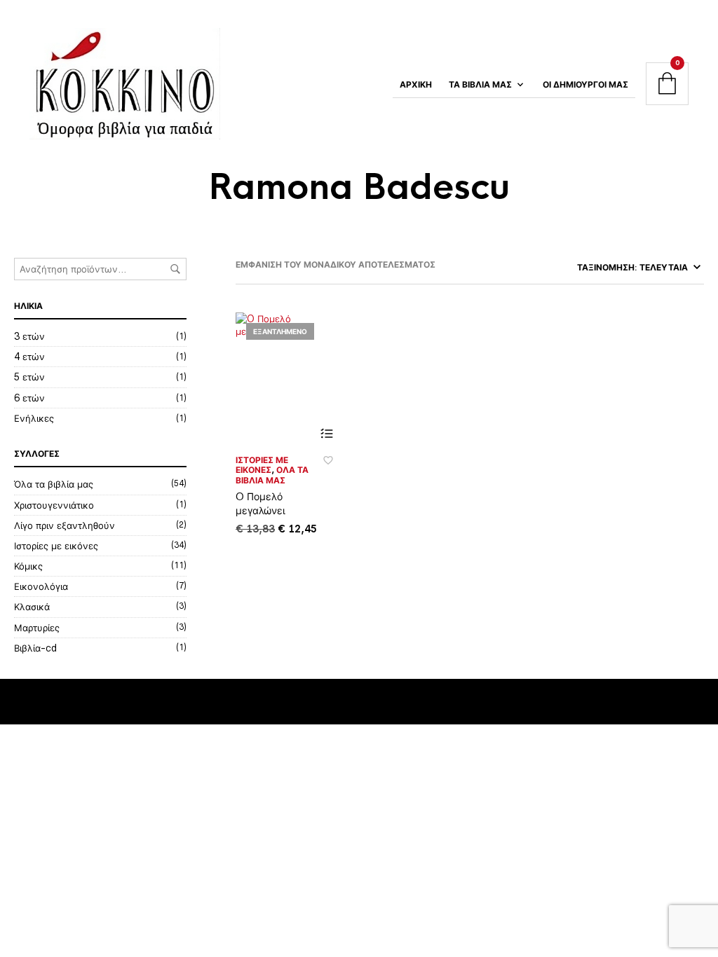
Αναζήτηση (175, 269)
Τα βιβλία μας (480, 84)
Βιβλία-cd (35, 648)
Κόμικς (28, 566)
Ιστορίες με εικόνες (56, 545)
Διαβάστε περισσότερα (326, 434)
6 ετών (29, 398)
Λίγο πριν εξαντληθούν (64, 525)
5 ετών (29, 377)
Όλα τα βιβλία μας (53, 484)
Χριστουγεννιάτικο (54, 505)
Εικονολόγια (41, 586)
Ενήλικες (34, 418)
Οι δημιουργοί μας (585, 84)
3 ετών (29, 336)
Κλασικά (32, 606)
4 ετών (29, 356)
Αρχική (416, 84)
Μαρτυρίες (37, 627)
